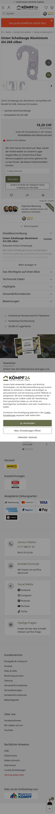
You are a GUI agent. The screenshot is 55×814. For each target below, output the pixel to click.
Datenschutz (22, 437)
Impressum (32, 437)
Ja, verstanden (27, 423)
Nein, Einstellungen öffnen (27, 430)
